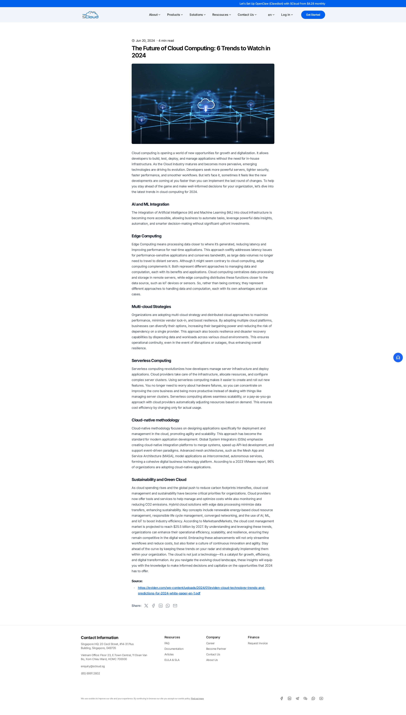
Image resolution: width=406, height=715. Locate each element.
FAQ (166, 643)
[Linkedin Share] (160, 605)
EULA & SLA (172, 660)
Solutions (196, 15)
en (270, 15)
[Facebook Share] (153, 605)
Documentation (173, 648)
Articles (169, 654)
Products (173, 15)
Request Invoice (258, 643)
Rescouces (220, 15)
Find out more (197, 698)
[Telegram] (297, 698)
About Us (212, 660)
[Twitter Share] (146, 605)
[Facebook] (281, 698)
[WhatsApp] (313, 698)
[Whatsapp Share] (167, 605)
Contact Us (246, 15)
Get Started (313, 14)
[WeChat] (305, 698)
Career (210, 643)
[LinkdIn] (289, 698)
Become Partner (216, 648)
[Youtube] (321, 698)
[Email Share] (175, 605)
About (153, 15)
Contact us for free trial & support (367, 357)
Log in (285, 15)
